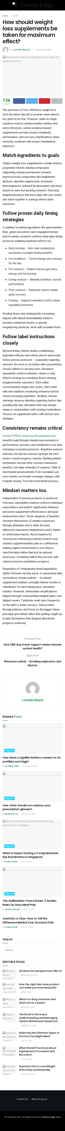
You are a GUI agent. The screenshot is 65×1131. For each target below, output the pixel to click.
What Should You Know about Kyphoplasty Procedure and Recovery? (38, 1051)
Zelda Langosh (12, 909)
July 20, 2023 (26, 1059)
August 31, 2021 (27, 1007)
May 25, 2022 (26, 992)
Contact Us (22, 1099)
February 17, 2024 (28, 1026)
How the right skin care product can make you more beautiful (39, 986)
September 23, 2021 (29, 975)
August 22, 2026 (28, 814)
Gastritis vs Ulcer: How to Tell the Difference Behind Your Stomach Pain (28, 920)
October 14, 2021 (28, 1074)
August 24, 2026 (29, 766)
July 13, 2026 (28, 909)
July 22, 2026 (26, 862)
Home (5, 15)
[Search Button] (58, 950)
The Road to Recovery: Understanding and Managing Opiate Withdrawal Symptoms (38, 1018)
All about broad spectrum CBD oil (40, 971)
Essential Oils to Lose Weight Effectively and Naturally (37, 1068)
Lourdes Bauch (21, 49)
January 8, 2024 (43, 49)
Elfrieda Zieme (12, 766)
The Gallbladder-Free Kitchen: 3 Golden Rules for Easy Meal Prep (30, 903)
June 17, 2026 (27, 927)
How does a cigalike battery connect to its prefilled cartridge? (32, 759)
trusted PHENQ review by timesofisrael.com (29, 436)
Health (15, 15)
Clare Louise (11, 862)
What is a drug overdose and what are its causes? (37, 1001)
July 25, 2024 (26, 1041)
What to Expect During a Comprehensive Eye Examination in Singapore (30, 855)
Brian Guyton (11, 814)
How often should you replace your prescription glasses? (27, 807)
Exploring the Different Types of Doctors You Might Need (39, 1034)
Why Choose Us (39, 1099)
